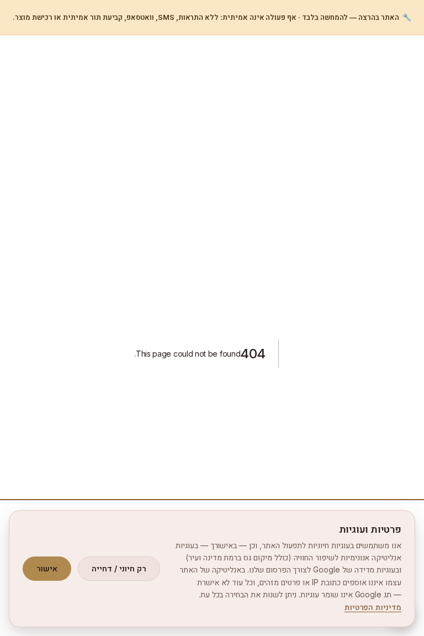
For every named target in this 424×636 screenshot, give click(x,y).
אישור (46, 568)
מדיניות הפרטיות (372, 607)
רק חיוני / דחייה (119, 568)
